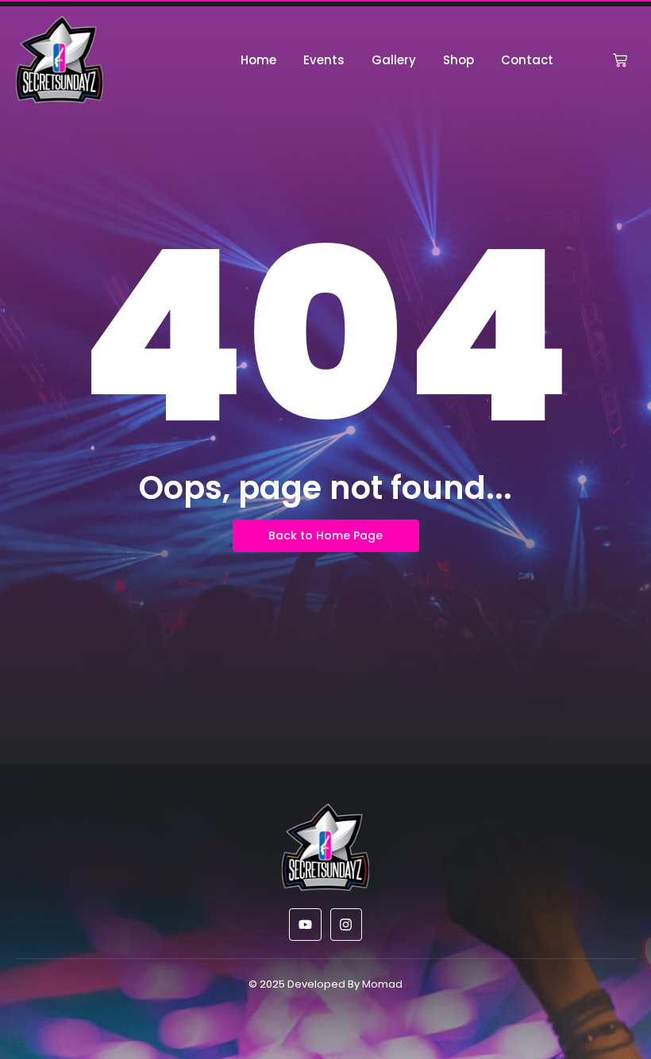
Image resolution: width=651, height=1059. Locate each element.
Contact (527, 60)
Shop (458, 60)
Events (324, 60)
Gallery (394, 60)
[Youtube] (305, 924)
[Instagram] (346, 924)
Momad (382, 984)
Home (258, 60)
